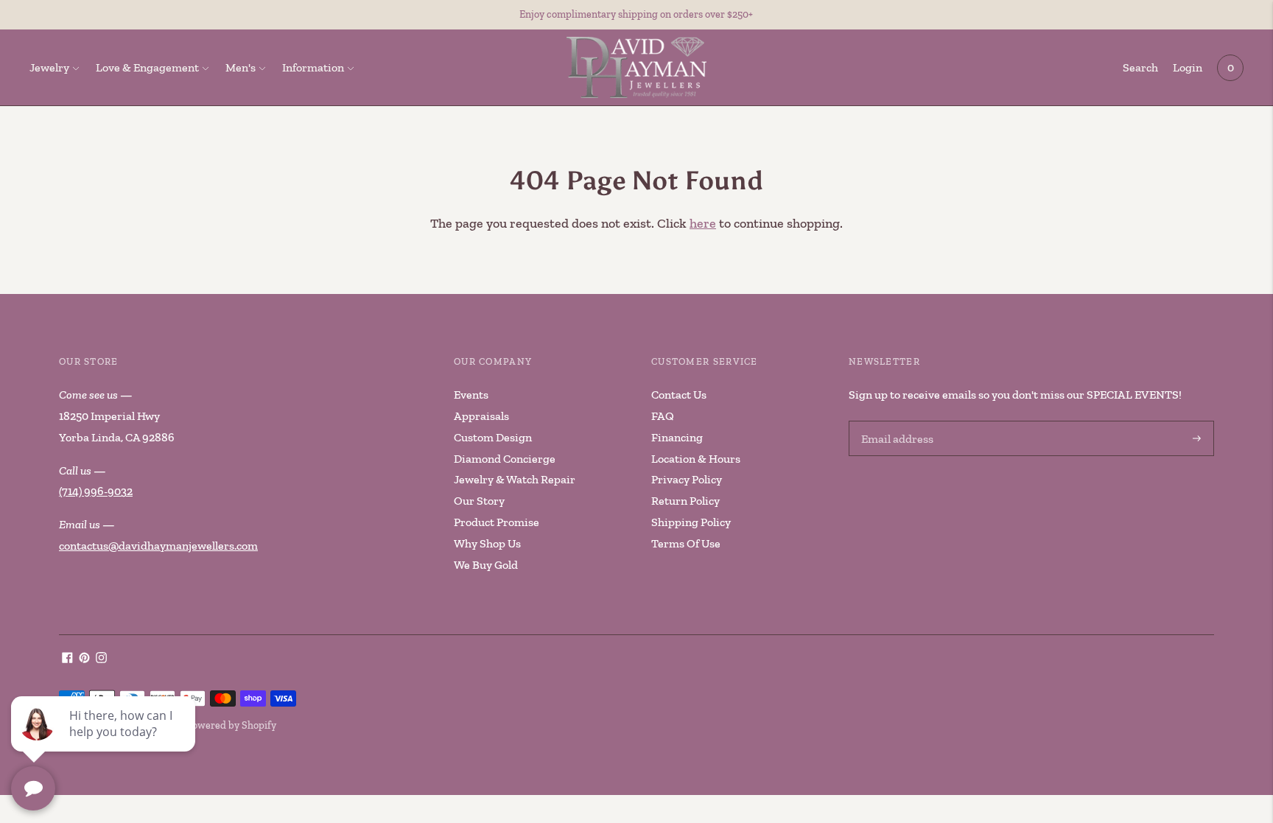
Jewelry (49, 67)
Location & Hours (695, 459)
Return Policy (685, 501)
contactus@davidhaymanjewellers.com (158, 546)
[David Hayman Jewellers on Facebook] (67, 659)
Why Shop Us (487, 543)
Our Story (479, 501)
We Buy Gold (486, 565)
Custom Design (493, 437)
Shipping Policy (691, 522)
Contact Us (678, 395)
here (703, 223)
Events (471, 395)
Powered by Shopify (231, 725)
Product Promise (496, 522)
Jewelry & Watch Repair (514, 479)
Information (313, 67)
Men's (240, 67)
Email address (895, 422)
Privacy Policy (686, 479)
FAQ (662, 416)
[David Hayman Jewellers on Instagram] (101, 659)
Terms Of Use (685, 543)
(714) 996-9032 (96, 491)
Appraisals (481, 416)
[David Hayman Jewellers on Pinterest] (84, 659)
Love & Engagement (147, 67)
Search (1140, 67)
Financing (677, 437)
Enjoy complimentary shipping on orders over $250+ (636, 14)
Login (1187, 67)
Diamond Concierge (504, 459)
